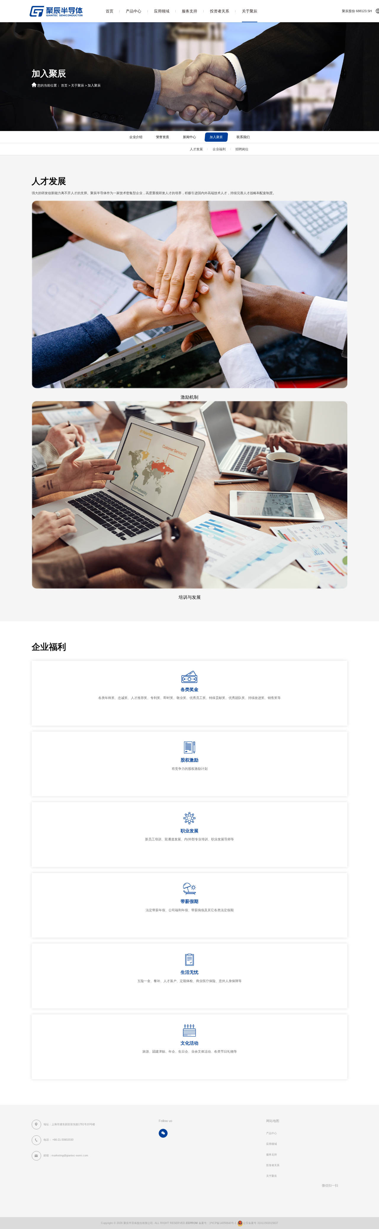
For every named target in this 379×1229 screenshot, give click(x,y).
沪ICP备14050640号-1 (222, 1223)
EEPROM (192, 1223)
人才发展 (196, 149)
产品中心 (133, 11)
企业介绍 (135, 137)
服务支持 (189, 11)
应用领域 (161, 11)
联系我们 (243, 137)
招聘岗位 (241, 149)
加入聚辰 (94, 85)
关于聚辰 (249, 11)
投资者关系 (219, 11)
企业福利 (219, 149)
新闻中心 (189, 137)
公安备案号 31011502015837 (260, 1223)
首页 (109, 11)
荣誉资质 (162, 137)
